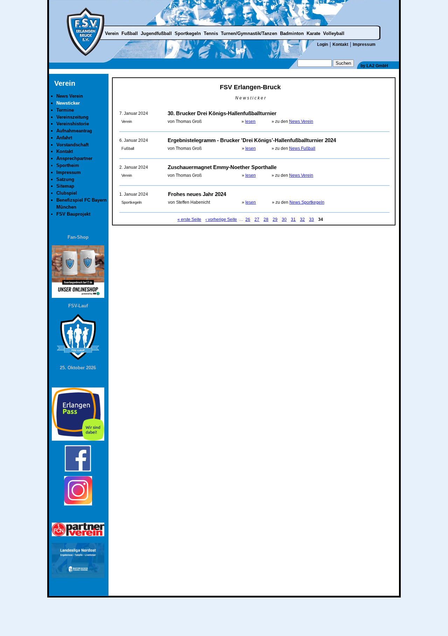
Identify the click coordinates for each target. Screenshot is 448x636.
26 (247, 219)
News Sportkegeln (306, 202)
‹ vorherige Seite (221, 219)
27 (256, 219)
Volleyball (333, 33)
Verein (112, 33)
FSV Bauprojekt (73, 214)
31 (293, 219)
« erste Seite (189, 219)
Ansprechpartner (74, 158)
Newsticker (68, 103)
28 (266, 219)
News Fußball (302, 148)
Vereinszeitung (72, 117)
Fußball (129, 33)
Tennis (211, 33)
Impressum (364, 44)
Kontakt (340, 44)
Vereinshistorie (72, 123)
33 (311, 219)
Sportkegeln (188, 33)
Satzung (65, 179)
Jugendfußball (156, 33)
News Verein (301, 121)
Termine (65, 110)
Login (322, 44)
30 (284, 219)
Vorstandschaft (72, 144)
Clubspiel (66, 193)
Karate (313, 33)
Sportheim (67, 165)
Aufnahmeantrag (74, 130)
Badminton (292, 33)
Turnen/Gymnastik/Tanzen (249, 33)
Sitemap (65, 186)
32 (302, 219)
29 (275, 219)
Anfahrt (64, 137)
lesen (250, 121)
